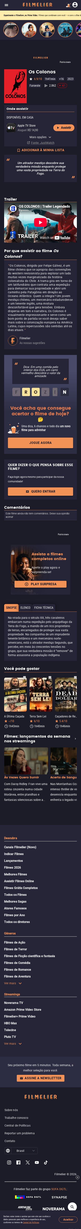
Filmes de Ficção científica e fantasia (29, 956)
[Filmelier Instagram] (9, 1163)
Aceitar (68, 1219)
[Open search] (72, 1206)
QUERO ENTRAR (43, 491)
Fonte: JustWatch (42, 143)
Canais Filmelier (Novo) (20, 847)
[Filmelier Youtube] (36, 1163)
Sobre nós (11, 1110)
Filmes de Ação (14, 942)
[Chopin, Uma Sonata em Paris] (47, 29)
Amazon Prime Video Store (22, 1009)
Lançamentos (13, 861)
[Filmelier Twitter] (27, 1163)
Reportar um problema (20, 1133)
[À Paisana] (10, 29)
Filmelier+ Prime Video (19, 1016)
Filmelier (25, 338)
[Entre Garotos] (65, 29)
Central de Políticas (31, 1222)
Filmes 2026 (12, 867)
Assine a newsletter (43, 1078)
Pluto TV (10, 1037)
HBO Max (10, 1023)
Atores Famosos (15, 908)
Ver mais (10, 983)
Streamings (12, 994)
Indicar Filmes (14, 854)
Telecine (10, 1030)
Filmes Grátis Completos (21, 888)
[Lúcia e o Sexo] (29, 29)
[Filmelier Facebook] (18, 1163)
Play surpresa (44, 584)
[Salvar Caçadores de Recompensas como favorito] (75, 677)
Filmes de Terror (15, 949)
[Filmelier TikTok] (46, 1163)
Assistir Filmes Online (19, 881)
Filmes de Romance (17, 969)
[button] (33, 1150)
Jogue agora (40, 443)
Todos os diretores (17, 922)
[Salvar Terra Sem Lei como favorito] (50, 677)
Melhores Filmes (15, 874)
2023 (70, 79)
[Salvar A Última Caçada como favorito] (24, 677)
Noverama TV (13, 1003)
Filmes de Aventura (17, 976)
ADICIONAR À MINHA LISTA (43, 150)
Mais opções (38, 137)
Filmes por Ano (14, 915)
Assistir (66, 127)
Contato (10, 1141)
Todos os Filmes (15, 895)
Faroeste (35, 85)
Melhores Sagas (15, 901)
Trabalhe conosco (16, 1118)
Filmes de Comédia (17, 963)
